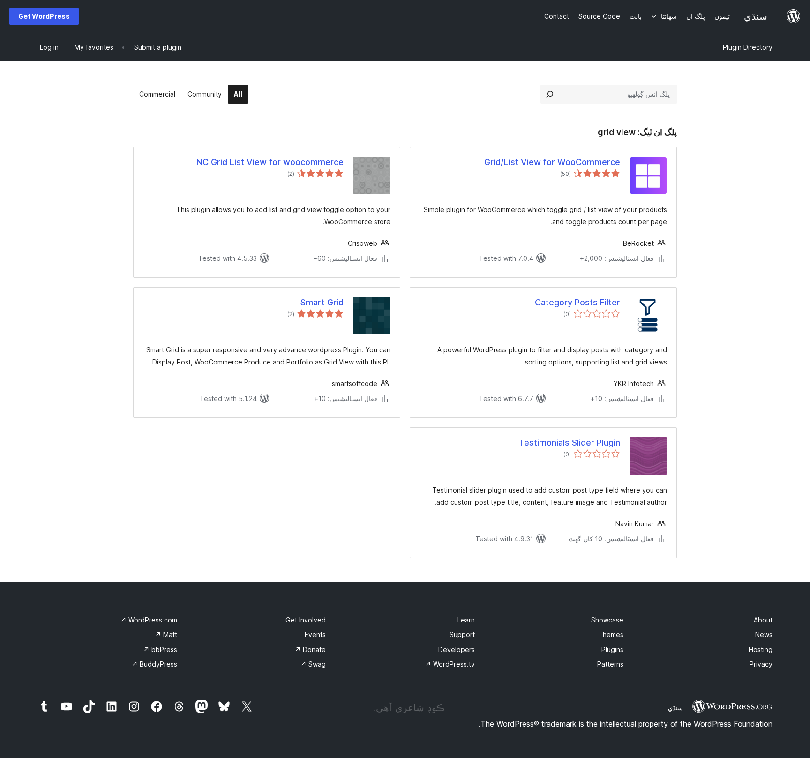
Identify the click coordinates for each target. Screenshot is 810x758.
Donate (310, 649)
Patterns (610, 664)
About (763, 620)
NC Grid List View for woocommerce (270, 162)
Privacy (761, 664)
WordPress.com (148, 620)
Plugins (612, 649)
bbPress (160, 649)
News (763, 634)
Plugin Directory (747, 47)
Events (315, 634)
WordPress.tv (450, 664)
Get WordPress (44, 16)
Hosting (760, 649)
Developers (456, 649)
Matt (166, 634)
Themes (610, 634)
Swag (313, 664)
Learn (466, 620)
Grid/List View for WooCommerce (552, 162)
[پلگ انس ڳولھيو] (549, 94)
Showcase (607, 620)
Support (462, 634)
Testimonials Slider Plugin (569, 442)
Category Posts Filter (577, 302)
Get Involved (305, 620)
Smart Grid (322, 302)
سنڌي (675, 708)
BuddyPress (154, 664)
